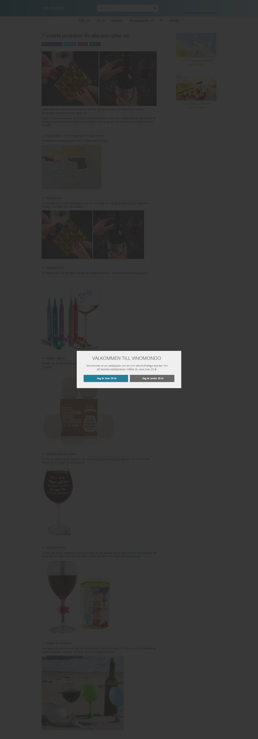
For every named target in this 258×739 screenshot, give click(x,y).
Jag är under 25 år (153, 378)
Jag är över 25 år (107, 378)
